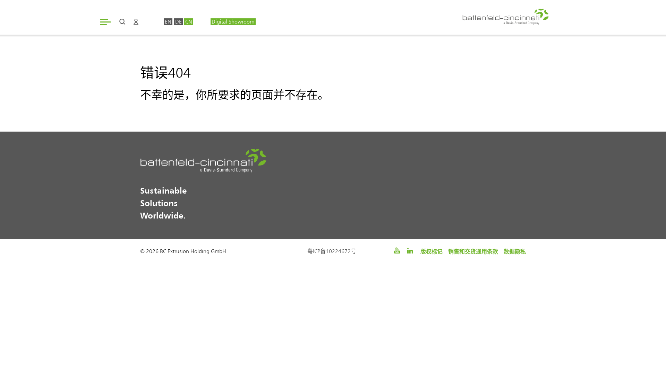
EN (168, 21)
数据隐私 (515, 251)
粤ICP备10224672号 (331, 251)
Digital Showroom (233, 21)
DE (178, 21)
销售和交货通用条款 (473, 251)
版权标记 (431, 251)
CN (188, 21)
